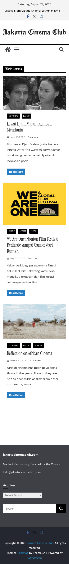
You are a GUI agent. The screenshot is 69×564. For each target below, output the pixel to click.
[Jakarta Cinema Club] (7, 49)
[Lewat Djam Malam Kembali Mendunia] (34, 92)
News (33, 231)
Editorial (13, 116)
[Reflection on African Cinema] (34, 321)
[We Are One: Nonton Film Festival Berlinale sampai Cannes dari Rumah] (34, 204)
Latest (26, 116)
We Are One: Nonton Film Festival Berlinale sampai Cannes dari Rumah (32, 245)
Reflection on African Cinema (29, 353)
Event (11, 231)
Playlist (38, 345)
